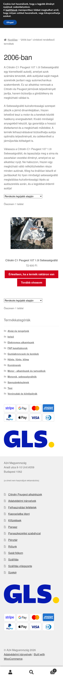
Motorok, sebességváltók (22, 376)
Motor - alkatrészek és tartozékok (27, 371)
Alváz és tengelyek (18, 331)
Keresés (31, 672)
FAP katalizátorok (18, 348)
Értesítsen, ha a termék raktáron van (31, 274)
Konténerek (14, 365)
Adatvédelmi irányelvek (22, 501)
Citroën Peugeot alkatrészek (25, 494)
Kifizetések (14, 520)
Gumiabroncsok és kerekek (23, 354)
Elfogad (10, 22)
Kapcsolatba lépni (19, 514)
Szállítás (13, 559)
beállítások (11, 10)
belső (11, 336)
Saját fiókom (15, 553)
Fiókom (10, 672)
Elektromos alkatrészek (21, 342)
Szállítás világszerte (20, 566)
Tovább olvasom (31, 282)
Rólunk (12, 546)
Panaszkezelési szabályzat (24, 533)
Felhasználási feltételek (22, 507)
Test (10, 388)
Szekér (12, 572)
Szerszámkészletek (18, 382)
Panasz (12, 527)
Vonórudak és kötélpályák (22, 393)
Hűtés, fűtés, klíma (18, 359)
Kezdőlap (13, 39)
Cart (48, 669)
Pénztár (12, 540)
